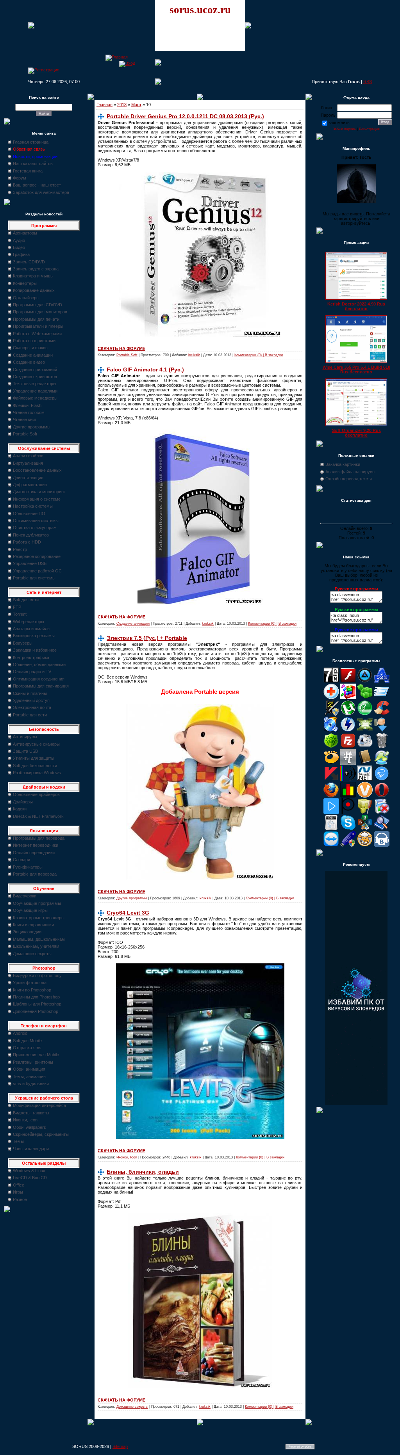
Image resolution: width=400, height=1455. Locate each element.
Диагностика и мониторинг (39, 491)
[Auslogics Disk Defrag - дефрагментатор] (348, 697)
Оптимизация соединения (38, 679)
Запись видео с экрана (36, 268)
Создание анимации (33, 355)
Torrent (20, 614)
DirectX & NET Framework (38, 816)
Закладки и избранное (35, 650)
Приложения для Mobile (36, 1054)
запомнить (339, 122)
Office (18, 1185)
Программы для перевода (38, 838)
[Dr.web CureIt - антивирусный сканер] (331, 746)
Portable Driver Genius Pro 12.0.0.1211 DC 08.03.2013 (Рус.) (185, 116)
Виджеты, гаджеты (31, 1112)
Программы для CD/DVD (37, 304)
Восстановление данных (37, 470)
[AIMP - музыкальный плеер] (365, 681)
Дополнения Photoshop (35, 1011)
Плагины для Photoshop (36, 997)
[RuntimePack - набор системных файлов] (331, 828)
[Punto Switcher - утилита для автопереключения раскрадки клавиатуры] (348, 812)
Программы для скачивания (41, 686)
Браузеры (22, 643)
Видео (19, 247)
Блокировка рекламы (34, 635)
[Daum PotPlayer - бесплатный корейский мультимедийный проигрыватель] (331, 812)
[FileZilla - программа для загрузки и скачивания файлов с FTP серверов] (348, 746)
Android (20, 1033)
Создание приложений (35, 369)
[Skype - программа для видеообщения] (348, 828)
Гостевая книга (28, 171)
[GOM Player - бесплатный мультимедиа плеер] (331, 763)
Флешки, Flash (27, 405)
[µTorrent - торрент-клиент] (348, 714)
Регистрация (369, 129)
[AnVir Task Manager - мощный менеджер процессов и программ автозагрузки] (331, 697)
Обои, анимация (29, 1069)
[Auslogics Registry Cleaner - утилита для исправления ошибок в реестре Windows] (365, 697)
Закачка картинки (342, 464)
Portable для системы (34, 578)
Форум (19, 178)
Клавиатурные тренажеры (38, 917)
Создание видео (29, 362)
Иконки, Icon (25, 1119)
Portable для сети (30, 714)
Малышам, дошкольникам (39, 939)
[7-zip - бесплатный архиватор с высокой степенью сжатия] (331, 681)
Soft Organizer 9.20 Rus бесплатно (356, 432)
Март (136, 104)
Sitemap (120, 1446)
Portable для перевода (35, 874)
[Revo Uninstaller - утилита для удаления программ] (381, 812)
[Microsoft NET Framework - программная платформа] (365, 779)
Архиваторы (25, 233)
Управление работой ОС (37, 570)
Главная (104, 104)
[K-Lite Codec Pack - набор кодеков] (381, 763)
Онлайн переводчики (34, 852)
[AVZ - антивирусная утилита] (331, 714)
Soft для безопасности (35, 765)
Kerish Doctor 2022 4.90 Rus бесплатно (356, 306)
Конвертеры (25, 283)
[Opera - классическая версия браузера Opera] (381, 796)
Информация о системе (37, 499)
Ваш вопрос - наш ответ (37, 185)
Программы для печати (36, 319)
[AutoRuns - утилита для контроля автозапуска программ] (381, 697)
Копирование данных (34, 290)
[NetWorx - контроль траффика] (348, 796)
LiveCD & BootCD (30, 1177)
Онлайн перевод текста (348, 478)
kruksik (194, 355)
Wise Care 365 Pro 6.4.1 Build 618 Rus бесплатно (356, 369)
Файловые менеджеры (35, 398)
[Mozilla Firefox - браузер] (331, 796)
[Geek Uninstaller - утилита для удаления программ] (381, 746)
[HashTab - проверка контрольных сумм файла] (348, 763)
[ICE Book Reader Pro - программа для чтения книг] (365, 763)
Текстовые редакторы (34, 383)
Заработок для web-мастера (41, 192)
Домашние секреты (32, 953)
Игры (18, 1192)
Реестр (20, 549)
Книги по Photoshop (32, 990)
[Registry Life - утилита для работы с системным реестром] (365, 812)
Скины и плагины (30, 693)
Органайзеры (26, 297)
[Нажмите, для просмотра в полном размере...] (200, 1137)
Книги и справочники (33, 924)
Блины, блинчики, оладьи (143, 1172)
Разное (20, 1199)
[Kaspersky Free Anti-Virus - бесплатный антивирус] (331, 779)
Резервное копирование (37, 556)
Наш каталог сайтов (33, 163)
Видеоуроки (24, 896)
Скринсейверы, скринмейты (41, 1134)
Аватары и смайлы (31, 628)
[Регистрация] (43, 70)
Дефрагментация (30, 484)
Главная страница (30, 142)
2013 (122, 104)
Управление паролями (35, 391)
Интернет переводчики (35, 845)
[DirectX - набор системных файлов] (365, 730)
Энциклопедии (27, 931)
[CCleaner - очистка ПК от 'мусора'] (381, 714)
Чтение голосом (29, 412)
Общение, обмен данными (39, 664)
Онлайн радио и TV (32, 671)
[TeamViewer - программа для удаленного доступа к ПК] (331, 845)
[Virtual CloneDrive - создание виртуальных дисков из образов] (365, 845)
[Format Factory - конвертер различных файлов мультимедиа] (365, 746)
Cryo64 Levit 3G (128, 913)
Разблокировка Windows (37, 772)
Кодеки (20, 809)
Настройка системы (33, 506)
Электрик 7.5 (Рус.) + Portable (147, 638)
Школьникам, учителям (36, 946)
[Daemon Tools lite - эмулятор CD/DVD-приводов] (348, 730)
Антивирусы (25, 736)
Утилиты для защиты (33, 758)
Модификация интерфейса (39, 1105)
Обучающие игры (30, 910)
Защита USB (25, 751)
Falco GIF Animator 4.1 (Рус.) (145, 369)
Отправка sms (27, 1047)
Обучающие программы (37, 903)
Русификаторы (28, 867)
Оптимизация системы (36, 520)
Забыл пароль (344, 129)
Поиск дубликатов (31, 535)
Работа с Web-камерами (37, 333)
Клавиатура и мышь (33, 276)
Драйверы (23, 801)
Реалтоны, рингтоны (33, 1062)
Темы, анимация (29, 1076)
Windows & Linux (29, 1170)
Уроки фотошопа (29, 982)
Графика (21, 254)
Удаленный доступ (31, 700)
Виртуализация (28, 463)
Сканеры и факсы (30, 347)
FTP (17, 607)
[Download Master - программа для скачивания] (381, 730)
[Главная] (116, 57)
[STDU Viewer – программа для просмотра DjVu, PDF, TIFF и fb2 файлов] (381, 828)
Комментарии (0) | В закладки (258, 355)
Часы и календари (31, 1148)
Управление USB (29, 563)
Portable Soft (25, 434)
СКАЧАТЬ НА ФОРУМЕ (121, 348)
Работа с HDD (27, 542)
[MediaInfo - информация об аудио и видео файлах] (348, 779)
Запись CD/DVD (29, 261)
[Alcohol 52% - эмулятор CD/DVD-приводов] (381, 681)
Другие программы (31, 427)
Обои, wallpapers (29, 1127)
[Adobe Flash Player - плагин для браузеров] (348, 681)
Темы (18, 1141)
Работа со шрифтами (34, 340)
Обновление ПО (29, 513)
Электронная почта (32, 707)
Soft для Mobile (27, 1040)
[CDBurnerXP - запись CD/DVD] (331, 730)
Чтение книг (24, 419)
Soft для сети (26, 599)
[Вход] (127, 63)
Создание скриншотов (35, 376)
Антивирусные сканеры (36, 744)
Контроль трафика (31, 657)
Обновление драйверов (36, 794)
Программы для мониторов (40, 311)
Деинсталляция (28, 477)
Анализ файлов (28, 455)
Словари (21, 859)
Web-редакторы (28, 621)
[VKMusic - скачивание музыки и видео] (381, 845)
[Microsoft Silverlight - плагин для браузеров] (381, 779)
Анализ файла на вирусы (350, 471)
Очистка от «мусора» (34, 527)
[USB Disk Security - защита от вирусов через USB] (348, 845)
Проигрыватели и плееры (38, 326)
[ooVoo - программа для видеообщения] (365, 796)
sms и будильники (31, 1083)
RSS (367, 81)
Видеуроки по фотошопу (37, 975)
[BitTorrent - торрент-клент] (365, 714)
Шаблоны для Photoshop (37, 1004)
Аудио (19, 240)
